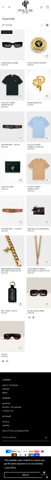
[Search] (9, 7)
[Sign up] (46, 437)
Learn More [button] (10, 467)
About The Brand (10, 385)
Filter (8, 25)
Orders (5, 425)
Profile (5, 422)
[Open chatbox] (44, 473)
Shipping (6, 403)
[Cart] (47, 7)
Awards (5, 389)
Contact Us (7, 411)
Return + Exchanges (11, 407)
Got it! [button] (26, 475)
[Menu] (3, 7)
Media (5, 393)
